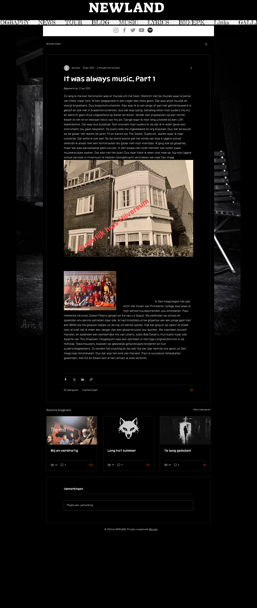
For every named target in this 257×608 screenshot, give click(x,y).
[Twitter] (133, 30)
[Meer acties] (191, 68)
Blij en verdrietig (64, 450)
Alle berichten (53, 43)
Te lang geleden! (177, 450)
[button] (206, 44)
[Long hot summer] (128, 430)
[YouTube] (141, 30)
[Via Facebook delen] (65, 379)
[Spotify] (150, 30)
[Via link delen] (91, 379)
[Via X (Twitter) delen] (74, 379)
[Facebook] (124, 30)
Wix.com (153, 529)
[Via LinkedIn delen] (82, 379)
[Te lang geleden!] (185, 430)
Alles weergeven (202, 409)
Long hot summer (122, 450)
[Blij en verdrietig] (72, 430)
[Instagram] (115, 30)
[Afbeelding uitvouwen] (128, 208)
